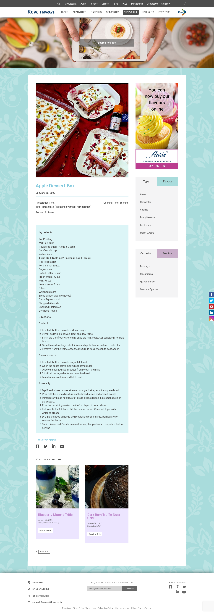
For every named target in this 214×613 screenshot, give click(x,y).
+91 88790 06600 (40, 596)
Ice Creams (145, 225)
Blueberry (55, 523)
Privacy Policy (78, 608)
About (64, 12)
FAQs (124, 4)
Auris (83, 4)
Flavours (96, 12)
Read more (45, 531)
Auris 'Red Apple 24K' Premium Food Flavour (65, 258)
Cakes (89, 526)
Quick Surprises (148, 281)
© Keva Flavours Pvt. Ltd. (141, 608)
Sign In (164, 4)
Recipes (94, 4)
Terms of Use (91, 608)
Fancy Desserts (44, 523)
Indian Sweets (147, 233)
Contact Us (152, 4)
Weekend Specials (149, 289)
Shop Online (131, 12)
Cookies (144, 209)
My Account (70, 4)
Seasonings (113, 12)
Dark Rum (97, 526)
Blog (116, 4)
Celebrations (146, 274)
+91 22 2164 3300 (40, 589)
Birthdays (145, 266)
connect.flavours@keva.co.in (47, 602)
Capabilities (79, 12)
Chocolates (145, 202)
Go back (44, 552)
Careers (106, 4)
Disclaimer (66, 608)
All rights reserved (122, 608)
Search (59, 4)
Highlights (148, 12)
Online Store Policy (105, 608)
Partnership (137, 4)
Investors (164, 12)
